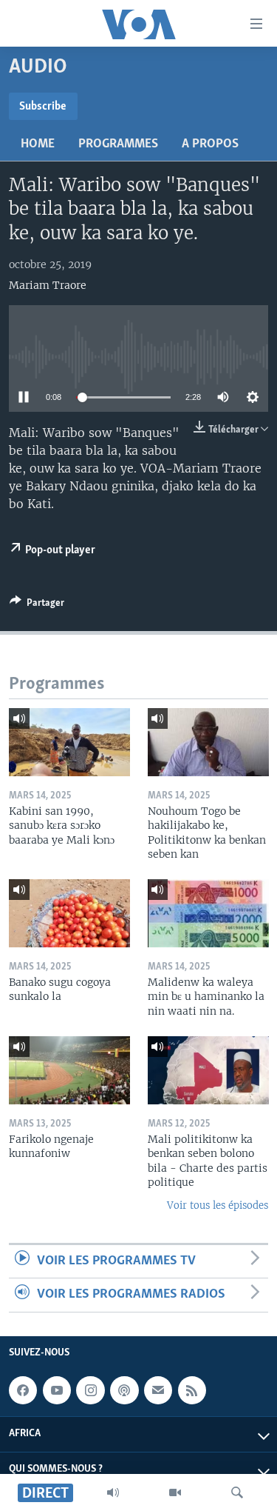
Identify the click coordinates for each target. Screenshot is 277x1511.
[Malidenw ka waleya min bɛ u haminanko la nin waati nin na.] (208, 913)
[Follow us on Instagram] (90, 1390)
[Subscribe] (158, 1390)
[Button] (37, 605)
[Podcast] (124, 1390)
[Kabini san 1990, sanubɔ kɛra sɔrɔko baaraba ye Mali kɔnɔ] (69, 742)
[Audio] (113, 1492)
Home (38, 144)
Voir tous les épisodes (217, 1205)
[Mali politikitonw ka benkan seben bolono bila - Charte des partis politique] (208, 1070)
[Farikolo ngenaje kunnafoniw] (69, 1070)
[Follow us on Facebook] (23, 1390)
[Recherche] (237, 1492)
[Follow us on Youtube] (57, 1390)
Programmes (118, 144)
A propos (210, 144)
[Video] (175, 1492)
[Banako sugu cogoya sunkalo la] (69, 913)
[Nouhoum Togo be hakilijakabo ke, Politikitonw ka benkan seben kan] (208, 742)
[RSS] (192, 1390)
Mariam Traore (47, 285)
